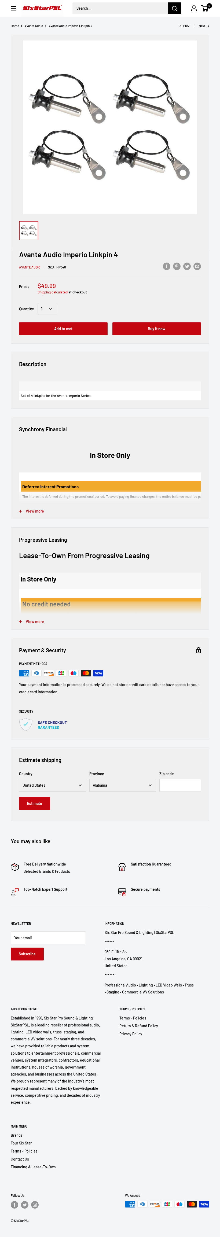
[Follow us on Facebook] (14, 1205)
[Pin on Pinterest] (177, 266)
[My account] (194, 8)
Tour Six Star (21, 1143)
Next (202, 26)
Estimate (34, 803)
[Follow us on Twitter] (24, 1205)
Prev (186, 26)
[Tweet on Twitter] (187, 266)
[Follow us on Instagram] (35, 1205)
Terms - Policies (132, 1018)
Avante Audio (33, 26)
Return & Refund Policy (138, 1026)
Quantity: (26, 309)
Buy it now (157, 328)
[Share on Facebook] (166, 266)
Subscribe (27, 954)
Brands (17, 1135)
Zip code (166, 773)
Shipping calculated (53, 292)
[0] (204, 8)
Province (96, 773)
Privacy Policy (130, 1034)
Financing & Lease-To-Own (33, 1167)
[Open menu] (13, 8)
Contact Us (20, 1159)
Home (15, 26)
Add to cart (63, 328)
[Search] (174, 8)
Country (25, 773)
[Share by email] (197, 266)
